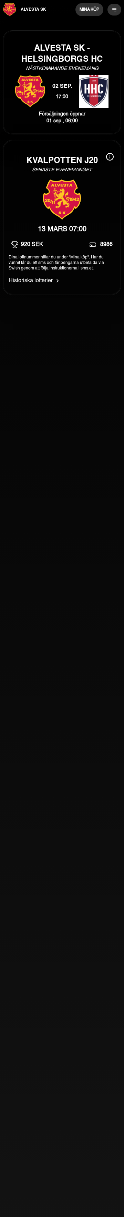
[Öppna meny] (114, 10)
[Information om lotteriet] (109, 156)
